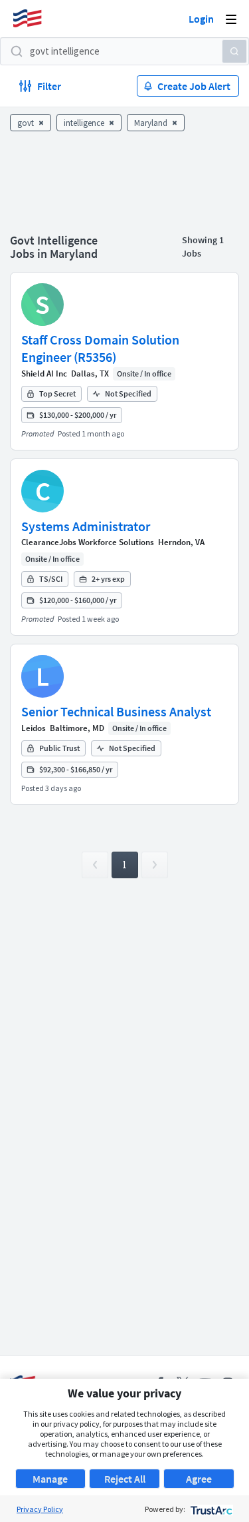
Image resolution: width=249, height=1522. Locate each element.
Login (201, 18)
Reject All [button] (124, 1478)
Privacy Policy (40, 1509)
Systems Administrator (85, 526)
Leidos (33, 728)
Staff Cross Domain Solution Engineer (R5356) (100, 348)
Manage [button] (50, 1478)
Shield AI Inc (44, 373)
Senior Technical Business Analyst (116, 711)
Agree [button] (199, 1478)
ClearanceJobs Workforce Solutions (87, 542)
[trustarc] (210, 1509)
